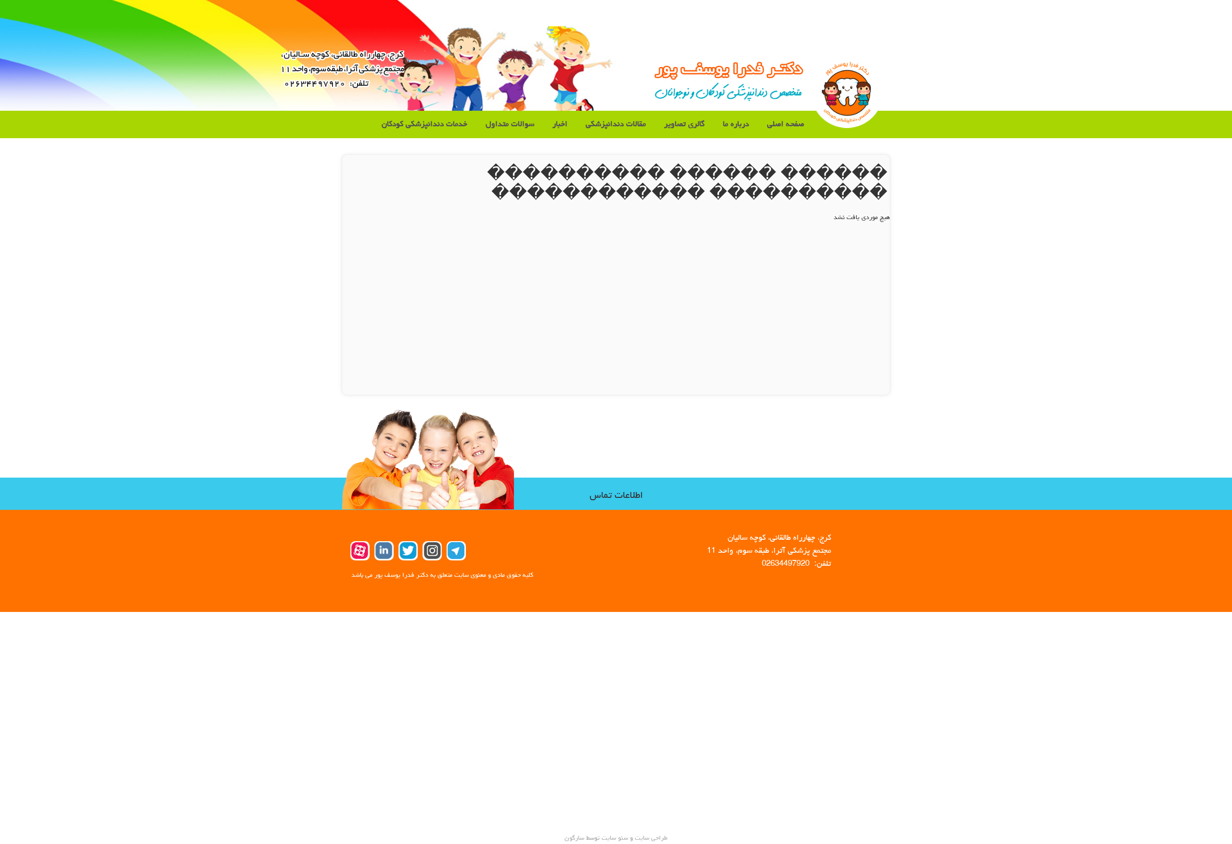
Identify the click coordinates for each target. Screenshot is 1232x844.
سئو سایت (615, 838)
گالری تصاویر (684, 124)
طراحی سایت (650, 838)
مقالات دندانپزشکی (616, 124)
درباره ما (736, 124)
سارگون (575, 838)
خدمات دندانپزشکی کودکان (424, 124)
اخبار (559, 124)
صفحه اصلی (785, 124)
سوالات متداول (510, 124)
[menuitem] (785, 124)
